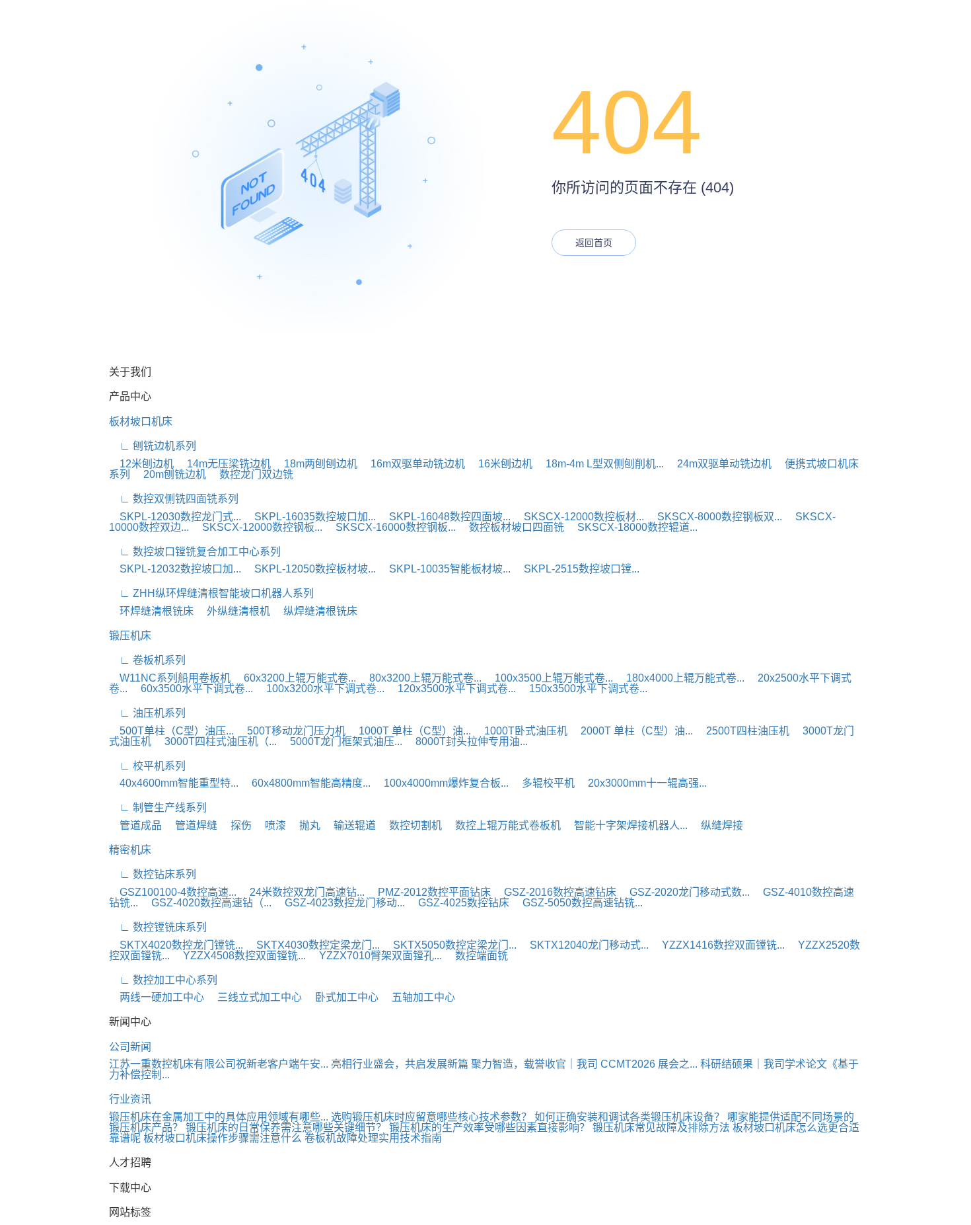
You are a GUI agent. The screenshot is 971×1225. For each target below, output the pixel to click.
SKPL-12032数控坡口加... (175, 568)
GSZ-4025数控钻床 (458, 902)
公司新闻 (130, 1046)
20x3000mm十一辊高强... (642, 783)
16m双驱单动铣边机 (412, 463)
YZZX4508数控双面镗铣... (239, 955)
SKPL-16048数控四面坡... (444, 516)
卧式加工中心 (341, 997)
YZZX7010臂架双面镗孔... (375, 955)
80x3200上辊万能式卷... (420, 678)
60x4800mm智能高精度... (306, 783)
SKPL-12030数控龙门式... (175, 516)
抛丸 (304, 825)
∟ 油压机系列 (147, 713)
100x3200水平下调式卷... (320, 688)
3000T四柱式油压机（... (215, 741)
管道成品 (135, 825)
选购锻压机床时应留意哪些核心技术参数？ (431, 1117)
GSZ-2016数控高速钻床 (554, 892)
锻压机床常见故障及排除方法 (661, 1127)
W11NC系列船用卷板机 (170, 678)
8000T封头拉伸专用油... (466, 741)
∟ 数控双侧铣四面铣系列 (173, 498)
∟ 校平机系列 (147, 765)
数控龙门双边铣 (251, 474)
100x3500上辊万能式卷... (548, 678)
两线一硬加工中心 (156, 997)
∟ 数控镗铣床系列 (158, 927)
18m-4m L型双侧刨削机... (599, 463)
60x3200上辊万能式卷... (294, 678)
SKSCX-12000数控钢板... (257, 527)
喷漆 (270, 825)
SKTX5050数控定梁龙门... (449, 945)
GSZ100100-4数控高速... (172, 892)
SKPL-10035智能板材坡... (444, 568)
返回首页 (593, 242)
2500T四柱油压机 (742, 730)
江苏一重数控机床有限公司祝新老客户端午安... (218, 1064)
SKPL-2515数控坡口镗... (576, 568)
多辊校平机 (543, 783)
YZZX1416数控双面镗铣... (718, 945)
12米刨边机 (141, 463)
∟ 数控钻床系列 (152, 874)
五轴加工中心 (418, 997)
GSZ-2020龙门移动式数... (684, 892)
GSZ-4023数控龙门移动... (339, 902)
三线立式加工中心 (254, 997)
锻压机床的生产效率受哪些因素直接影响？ (489, 1127)
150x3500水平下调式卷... (583, 688)
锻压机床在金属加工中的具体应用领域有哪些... (218, 1117)
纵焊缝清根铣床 (315, 611)
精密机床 (130, 849)
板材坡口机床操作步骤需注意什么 (222, 1138)
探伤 (236, 825)
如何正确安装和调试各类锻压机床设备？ (629, 1117)
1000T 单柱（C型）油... (409, 730)
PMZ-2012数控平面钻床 (429, 892)
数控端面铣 (476, 955)
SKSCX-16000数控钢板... (390, 527)
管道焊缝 (190, 825)
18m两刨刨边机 (315, 463)
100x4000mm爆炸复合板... (441, 783)
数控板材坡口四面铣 (511, 527)
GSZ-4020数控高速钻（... (206, 902)
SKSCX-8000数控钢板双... (714, 516)
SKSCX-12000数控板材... (578, 516)
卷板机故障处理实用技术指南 (373, 1138)
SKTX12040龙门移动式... (584, 945)
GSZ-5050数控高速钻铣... (577, 902)
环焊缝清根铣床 (151, 611)
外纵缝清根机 (233, 611)
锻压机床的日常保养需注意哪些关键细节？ (286, 1127)
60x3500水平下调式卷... (191, 688)
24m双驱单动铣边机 (719, 463)
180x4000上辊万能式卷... (680, 678)
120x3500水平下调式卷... (451, 688)
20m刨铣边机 (169, 474)
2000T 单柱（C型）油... (631, 730)
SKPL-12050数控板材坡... (310, 568)
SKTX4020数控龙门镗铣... (176, 945)
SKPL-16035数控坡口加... (310, 516)
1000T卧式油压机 (520, 730)
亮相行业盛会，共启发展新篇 (399, 1064)
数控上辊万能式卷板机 (503, 825)
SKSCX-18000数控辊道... (632, 527)
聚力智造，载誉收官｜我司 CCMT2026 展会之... (584, 1064)
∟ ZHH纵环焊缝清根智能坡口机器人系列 (211, 593)
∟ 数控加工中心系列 (163, 980)
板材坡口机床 (140, 421)
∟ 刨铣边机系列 (152, 446)
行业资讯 (130, 1099)
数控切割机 (410, 825)
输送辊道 (349, 825)
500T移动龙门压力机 (290, 730)
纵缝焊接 (716, 825)
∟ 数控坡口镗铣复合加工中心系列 (195, 551)
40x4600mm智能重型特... (173, 783)
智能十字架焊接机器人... (625, 825)
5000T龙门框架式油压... (340, 741)
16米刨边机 (500, 463)
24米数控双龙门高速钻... (302, 892)
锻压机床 (130, 635)
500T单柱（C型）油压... (171, 730)
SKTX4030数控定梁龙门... (313, 945)
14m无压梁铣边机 (223, 463)
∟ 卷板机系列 (147, 660)
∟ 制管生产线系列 (158, 807)
